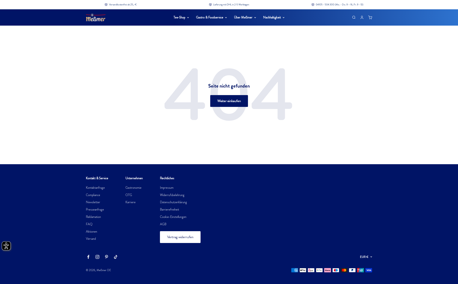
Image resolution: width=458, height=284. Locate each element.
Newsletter (93, 202)
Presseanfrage (95, 209)
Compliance (93, 195)
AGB (163, 224)
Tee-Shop (179, 17)
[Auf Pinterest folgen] (106, 256)
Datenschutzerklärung (173, 202)
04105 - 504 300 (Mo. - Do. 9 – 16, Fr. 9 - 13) (339, 4)
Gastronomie (133, 187)
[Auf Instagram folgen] (97, 256)
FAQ (89, 224)
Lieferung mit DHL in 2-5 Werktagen (231, 4)
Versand (91, 238)
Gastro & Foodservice (209, 17)
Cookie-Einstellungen (173, 217)
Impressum (167, 187)
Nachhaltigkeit (272, 17)
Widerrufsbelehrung (172, 195)
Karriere (130, 202)
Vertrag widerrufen (180, 237)
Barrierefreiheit (169, 209)
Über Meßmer (243, 17)
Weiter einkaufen (229, 101)
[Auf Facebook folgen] (88, 256)
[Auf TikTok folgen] (115, 256)
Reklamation (93, 217)
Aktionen (91, 231)
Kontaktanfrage (95, 187)
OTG (128, 195)
